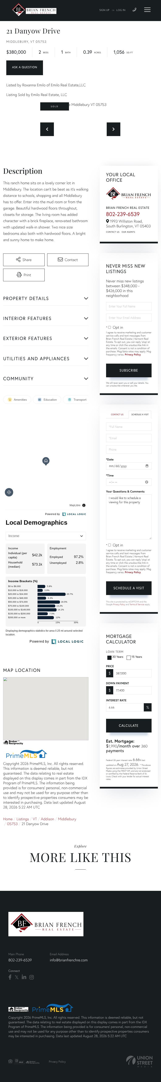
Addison (47, 819)
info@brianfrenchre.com (69, 960)
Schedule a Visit (140, 414)
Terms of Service (137, 604)
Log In (120, 10)
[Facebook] (10, 977)
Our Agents (128, 232)
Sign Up (104, 10)
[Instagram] (31, 977)
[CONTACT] (24, 67)
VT (35, 819)
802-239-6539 (123, 214)
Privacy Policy (133, 354)
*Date (110, 459)
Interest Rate (116, 700)
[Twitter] (17, 977)
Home (8, 819)
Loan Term (114, 652)
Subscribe (128, 370)
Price (110, 666)
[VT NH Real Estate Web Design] (139, 1061)
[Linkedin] (24, 977)
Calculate (129, 725)
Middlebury (67, 819)
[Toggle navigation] (147, 10)
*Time (110, 475)
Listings (23, 819)
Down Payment (117, 683)
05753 (12, 823)
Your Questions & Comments (125, 491)
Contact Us (112, 232)
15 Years (137, 657)
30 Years (117, 657)
